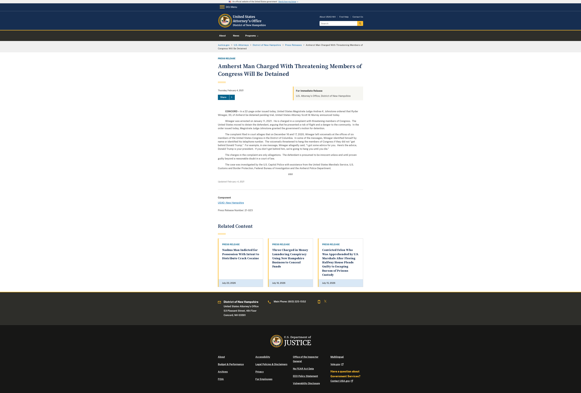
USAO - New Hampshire (231, 202)
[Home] (242, 26)
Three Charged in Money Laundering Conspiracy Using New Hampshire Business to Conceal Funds (290, 258)
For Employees (263, 379)
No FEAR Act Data (303, 368)
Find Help (344, 17)
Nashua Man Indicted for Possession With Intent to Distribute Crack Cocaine (240, 254)
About (221, 356)
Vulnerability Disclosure (306, 383)
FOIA (221, 379)
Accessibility (262, 356)
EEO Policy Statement (305, 376)
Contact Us (358, 17)
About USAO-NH (328, 17)
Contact (340, 381)
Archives (223, 371)
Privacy (259, 371)
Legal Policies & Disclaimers (271, 364)
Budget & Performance (231, 364)
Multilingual (337, 356)
